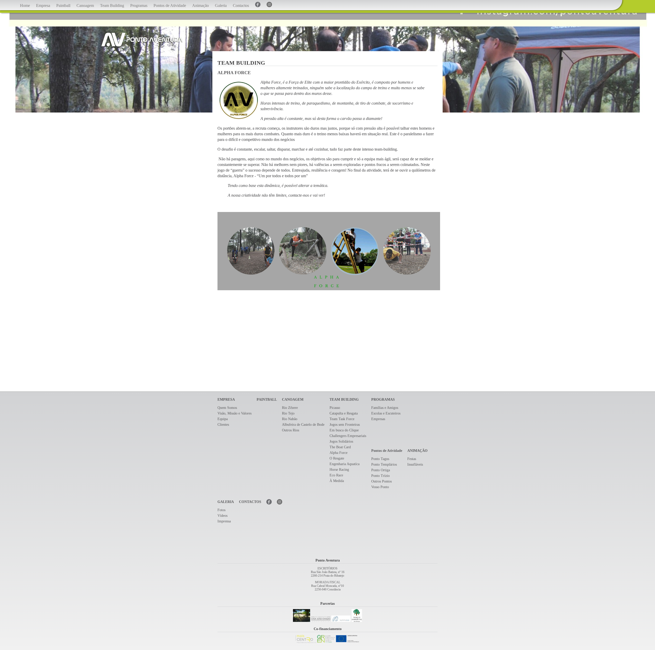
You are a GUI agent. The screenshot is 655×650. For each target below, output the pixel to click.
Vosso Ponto (380, 487)
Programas (138, 5)
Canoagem (85, 5)
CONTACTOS (250, 502)
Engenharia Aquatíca (344, 464)
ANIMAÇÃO (417, 451)
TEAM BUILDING (344, 399)
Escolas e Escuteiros (385, 413)
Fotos (221, 510)
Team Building (112, 5)
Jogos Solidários (341, 441)
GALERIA (225, 502)
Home (25, 5)
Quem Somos (227, 408)
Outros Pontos (381, 481)
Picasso (335, 408)
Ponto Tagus (380, 459)
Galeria (221, 5)
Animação (200, 5)
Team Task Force (342, 419)
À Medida (337, 481)
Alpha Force (338, 453)
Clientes (223, 425)
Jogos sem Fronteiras (345, 425)
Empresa (43, 5)
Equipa (222, 419)
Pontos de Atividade (170, 5)
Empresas (378, 419)
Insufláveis (415, 464)
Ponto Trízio (380, 476)
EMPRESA (226, 399)
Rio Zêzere (290, 408)
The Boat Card (340, 447)
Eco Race (336, 475)
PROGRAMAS (383, 399)
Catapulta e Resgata (344, 413)
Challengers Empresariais (348, 436)
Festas (411, 459)
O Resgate (337, 458)
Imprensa (224, 521)
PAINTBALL (267, 399)
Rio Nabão (289, 419)
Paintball (63, 5)
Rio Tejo (288, 413)
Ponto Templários (384, 464)
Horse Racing (339, 470)
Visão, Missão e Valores (234, 413)
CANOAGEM (292, 399)
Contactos (241, 5)
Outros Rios (290, 430)
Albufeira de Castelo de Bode (303, 425)
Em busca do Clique (344, 430)
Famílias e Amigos (384, 408)
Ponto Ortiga (380, 470)
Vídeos (222, 516)
